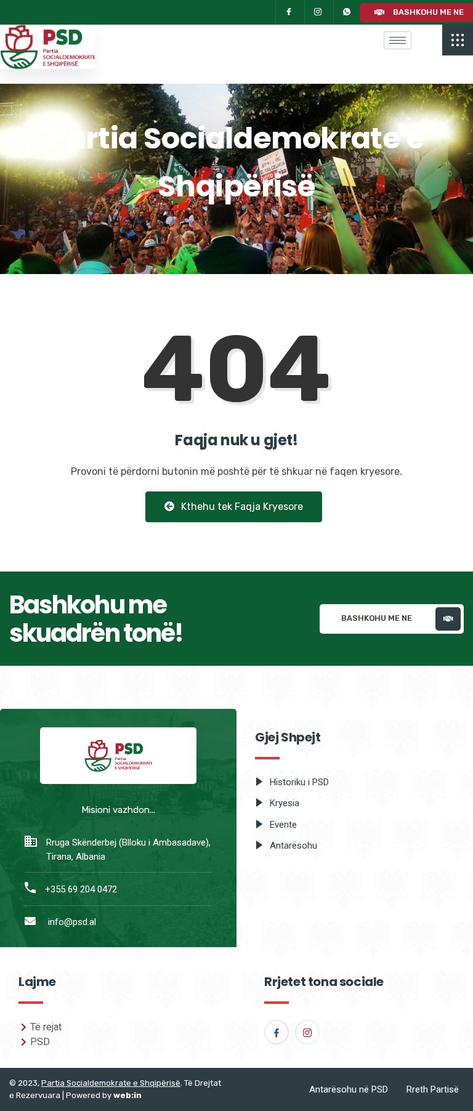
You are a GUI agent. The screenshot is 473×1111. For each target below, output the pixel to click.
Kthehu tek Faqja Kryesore (241, 506)
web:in (127, 1095)
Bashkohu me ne (427, 11)
